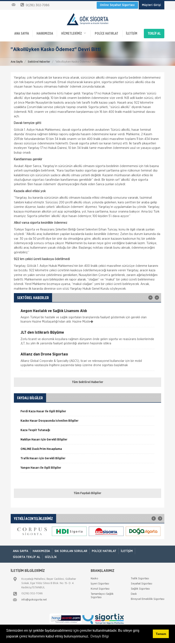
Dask (134, 594)
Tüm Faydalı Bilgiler (87, 493)
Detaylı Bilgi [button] (99, 636)
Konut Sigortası (100, 588)
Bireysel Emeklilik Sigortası (147, 599)
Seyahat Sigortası (141, 583)
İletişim (131, 33)
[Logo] (87, 19)
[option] (87, 318)
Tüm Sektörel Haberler (87, 382)
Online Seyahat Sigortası (117, 5)
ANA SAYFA (21, 33)
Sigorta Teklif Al (26, 557)
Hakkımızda (44, 33)
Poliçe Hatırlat (106, 33)
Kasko (94, 578)
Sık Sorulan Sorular (70, 551)
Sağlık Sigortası (140, 588)
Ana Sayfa (17, 61)
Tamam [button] (161, 634)
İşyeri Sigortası (100, 583)
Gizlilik (51, 557)
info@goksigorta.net (34, 599)
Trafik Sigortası (140, 578)
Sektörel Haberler (39, 61)
